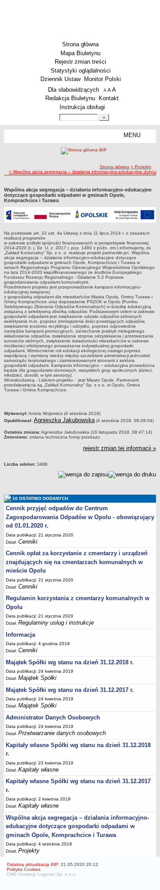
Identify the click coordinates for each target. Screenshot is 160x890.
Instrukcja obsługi (82, 107)
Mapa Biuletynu (80, 53)
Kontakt (109, 98)
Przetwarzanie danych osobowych (62, 733)
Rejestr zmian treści (80, 61)
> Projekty (141, 166)
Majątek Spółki (37, 678)
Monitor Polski (102, 79)
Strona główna (80, 44)
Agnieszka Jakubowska (64, 420)
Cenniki (27, 541)
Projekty (29, 850)
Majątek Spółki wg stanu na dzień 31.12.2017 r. (70, 690)
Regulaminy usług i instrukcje (56, 622)
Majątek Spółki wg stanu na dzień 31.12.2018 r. (70, 662)
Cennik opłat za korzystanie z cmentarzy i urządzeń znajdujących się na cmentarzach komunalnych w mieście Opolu (77, 562)
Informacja (20, 634)
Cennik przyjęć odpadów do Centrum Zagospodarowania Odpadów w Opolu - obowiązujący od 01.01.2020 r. (80, 517)
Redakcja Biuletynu (70, 98)
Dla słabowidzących (73, 89)
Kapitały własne (38, 769)
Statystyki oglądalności (81, 70)
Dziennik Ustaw (60, 79)
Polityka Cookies (23, 869)
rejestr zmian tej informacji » (119, 448)
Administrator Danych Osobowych (53, 717)
